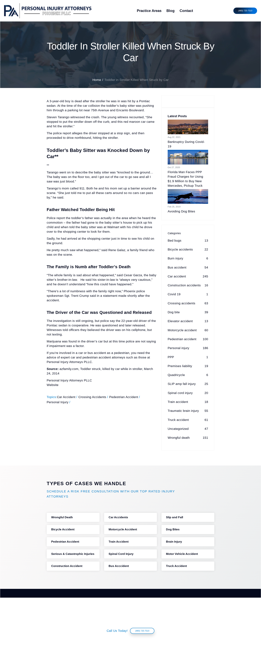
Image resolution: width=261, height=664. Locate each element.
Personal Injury (57, 402)
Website (52, 385)
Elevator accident (188, 321)
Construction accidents (188, 285)
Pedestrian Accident (123, 397)
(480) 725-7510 (245, 11)
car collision (91, 105)
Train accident (188, 402)
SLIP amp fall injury (188, 384)
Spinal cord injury (188, 393)
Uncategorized (188, 429)
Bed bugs (188, 240)
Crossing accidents (188, 303)
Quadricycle (188, 375)
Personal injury (188, 348)
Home (96, 80)
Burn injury (188, 258)
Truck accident (188, 420)
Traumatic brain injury (188, 411)
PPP (188, 357)
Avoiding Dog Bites (181, 211)
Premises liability (188, 366)
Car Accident (66, 397)
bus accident (97, 353)
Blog (170, 11)
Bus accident (188, 267)
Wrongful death (188, 437)
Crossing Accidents (92, 397)
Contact (186, 11)
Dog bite (188, 312)
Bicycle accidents (188, 249)
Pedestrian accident (188, 339)
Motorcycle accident (188, 330)
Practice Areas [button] (149, 11)
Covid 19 (188, 294)
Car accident (188, 276)
